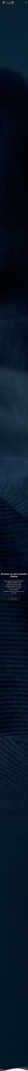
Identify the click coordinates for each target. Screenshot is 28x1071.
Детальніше (14, 598)
